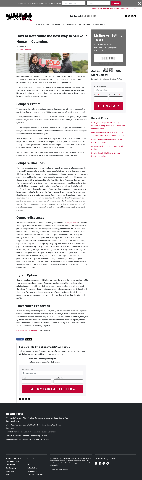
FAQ (28, 465)
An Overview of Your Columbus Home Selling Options (26, 435)
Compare (56, 25)
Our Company (99, 25)
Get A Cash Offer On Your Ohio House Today (106, 9)
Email (24, 378)
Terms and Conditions (35, 474)
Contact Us (131, 9)
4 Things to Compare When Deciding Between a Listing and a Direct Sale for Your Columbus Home (108, 125)
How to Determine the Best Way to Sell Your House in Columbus (31, 432)
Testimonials (69, 25)
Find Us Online (32, 468)
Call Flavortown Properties (26, 330)
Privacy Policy (32, 471)
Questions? (84, 25)
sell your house (72, 222)
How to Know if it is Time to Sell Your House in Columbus (28, 439)
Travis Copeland (25, 49)
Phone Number (59, 378)
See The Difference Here (108, 58)
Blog (7, 474)
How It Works (42, 25)
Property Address (28, 369)
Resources (10, 471)
